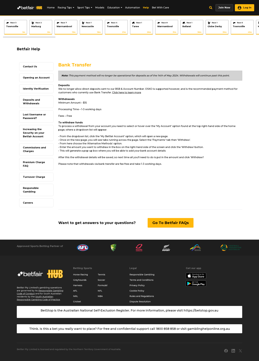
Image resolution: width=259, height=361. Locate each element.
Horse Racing (80, 274)
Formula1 (102, 285)
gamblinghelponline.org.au (208, 329)
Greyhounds (79, 280)
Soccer (101, 280)
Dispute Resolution (140, 301)
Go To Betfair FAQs (170, 223)
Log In (247, 7)
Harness (77, 285)
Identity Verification (36, 88)
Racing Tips (65, 7)
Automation (132, 7)
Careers (28, 202)
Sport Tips (83, 7)
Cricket (77, 301)
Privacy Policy (137, 285)
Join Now (224, 7)
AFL (75, 290)
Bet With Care (160, 7)
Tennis (101, 274)
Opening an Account (36, 77)
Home (51, 7)
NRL (75, 296)
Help (146, 7)
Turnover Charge (34, 177)
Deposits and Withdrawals (31, 101)
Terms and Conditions (141, 280)
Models (99, 7)
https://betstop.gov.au (201, 310)
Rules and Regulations (142, 296)
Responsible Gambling (31, 190)
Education (113, 7)
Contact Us (30, 66)
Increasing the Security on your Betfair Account (33, 133)
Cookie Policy (137, 290)
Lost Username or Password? (34, 116)
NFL (100, 290)
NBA (100, 296)
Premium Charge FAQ (34, 164)
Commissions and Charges (34, 149)
